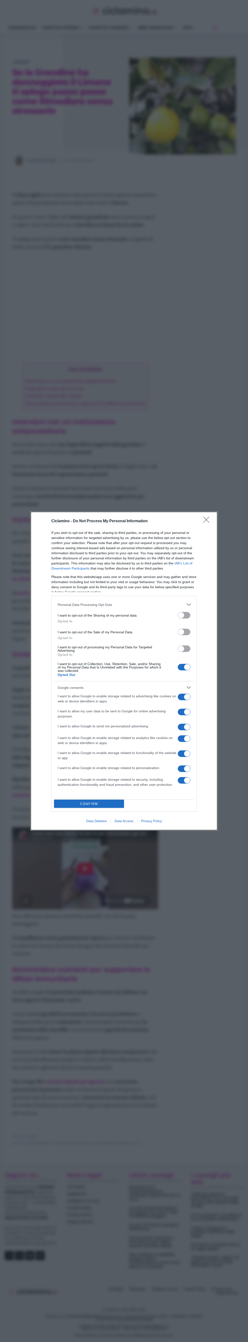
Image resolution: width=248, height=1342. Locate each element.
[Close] (207, 521)
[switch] (184, 615)
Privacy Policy (151, 821)
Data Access (124, 821)
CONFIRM (89, 804)
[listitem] (124, 604)
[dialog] (124, 671)
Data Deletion (96, 821)
